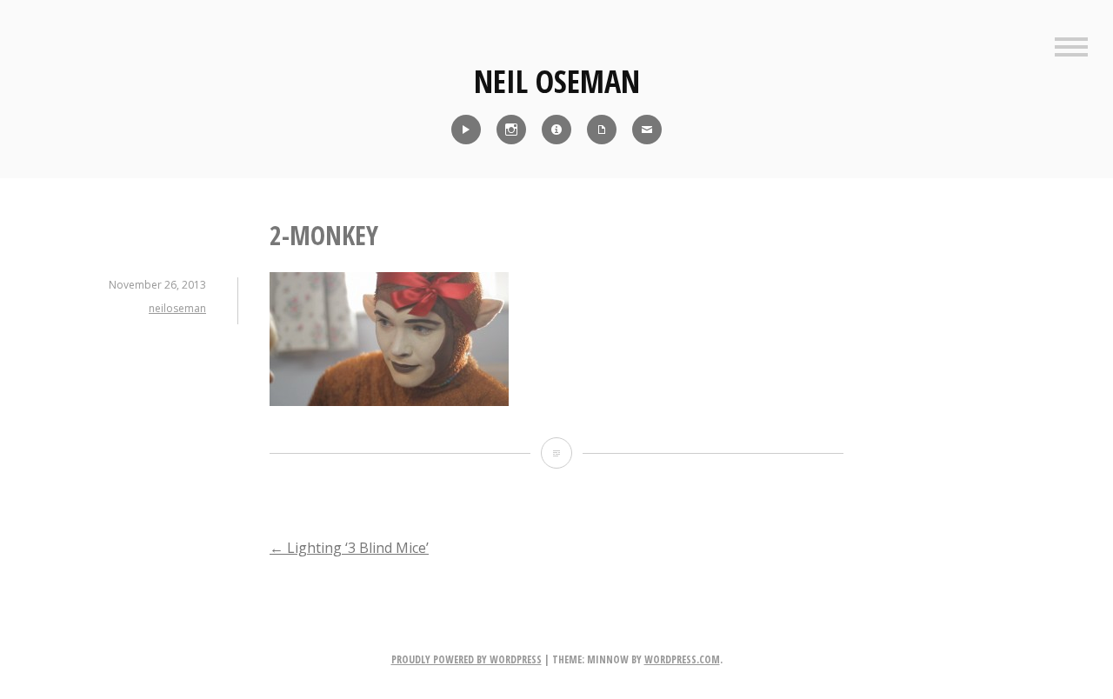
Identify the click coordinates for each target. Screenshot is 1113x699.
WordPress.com (682, 659)
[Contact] (647, 129)
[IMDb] (556, 129)
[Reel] (466, 129)
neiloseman (177, 308)
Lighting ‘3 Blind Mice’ (349, 547)
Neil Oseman (557, 81)
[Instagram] (511, 129)
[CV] (602, 129)
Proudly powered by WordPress (466, 659)
